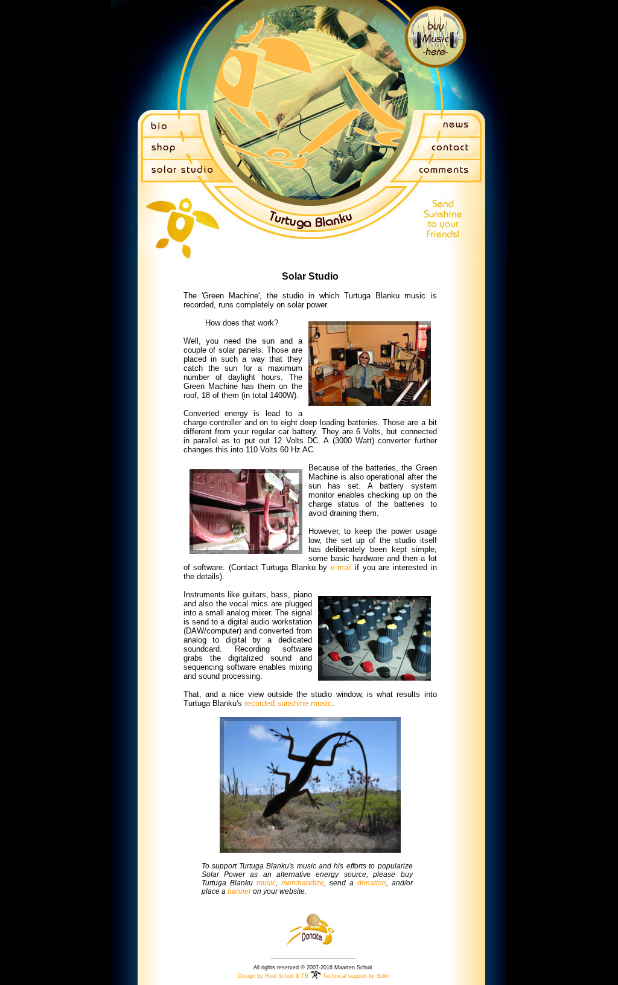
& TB (302, 976)
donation (371, 883)
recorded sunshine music (288, 703)
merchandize (302, 883)
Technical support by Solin (356, 976)
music (266, 883)
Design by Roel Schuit (266, 976)
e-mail (341, 567)
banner (239, 891)
